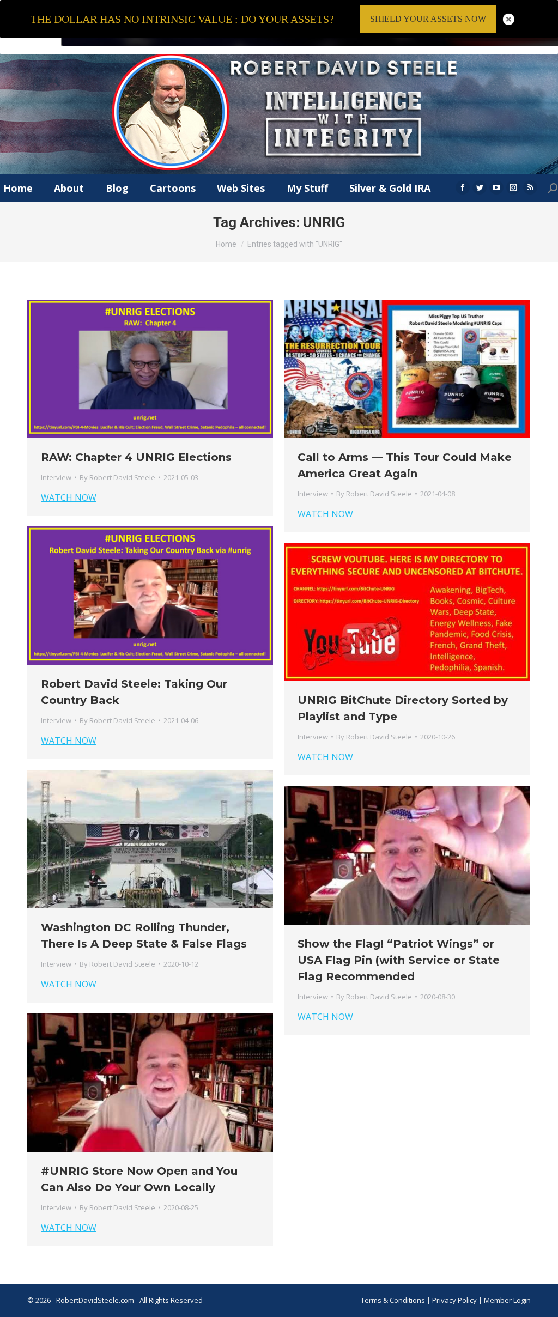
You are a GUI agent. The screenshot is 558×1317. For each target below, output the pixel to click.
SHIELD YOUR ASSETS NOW (428, 18)
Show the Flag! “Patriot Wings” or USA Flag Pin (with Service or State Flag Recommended (399, 960)
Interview (56, 477)
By (117, 477)
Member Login (507, 1300)
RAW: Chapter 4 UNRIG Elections (136, 457)
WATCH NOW (68, 497)
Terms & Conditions (393, 1300)
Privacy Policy (455, 1300)
